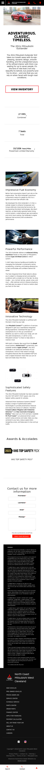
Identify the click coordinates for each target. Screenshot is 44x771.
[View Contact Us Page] (34, 3)
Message (22, 517)
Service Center (11, 698)
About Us (9, 726)
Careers (9, 733)
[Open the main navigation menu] (3, 3)
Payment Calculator (14, 719)
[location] (40, 3)
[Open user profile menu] (36, 768)
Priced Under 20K (12, 695)
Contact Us (10, 729)
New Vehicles (11, 688)
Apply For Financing (13, 716)
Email (22, 510)
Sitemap (32, 754)
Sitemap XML (10, 756)
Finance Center (12, 712)
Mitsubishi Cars (33, 756)
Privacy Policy (13, 754)
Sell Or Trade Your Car (15, 723)
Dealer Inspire (22, 761)
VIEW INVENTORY (22, 89)
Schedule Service (12, 702)
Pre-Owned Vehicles (14, 691)
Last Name (22, 503)
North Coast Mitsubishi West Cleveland (19, 3)
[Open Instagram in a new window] (25, 742)
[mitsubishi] (9, 3)
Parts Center (11, 705)
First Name (22, 495)
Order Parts (11, 709)
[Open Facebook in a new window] (19, 742)
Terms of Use (21, 756)
